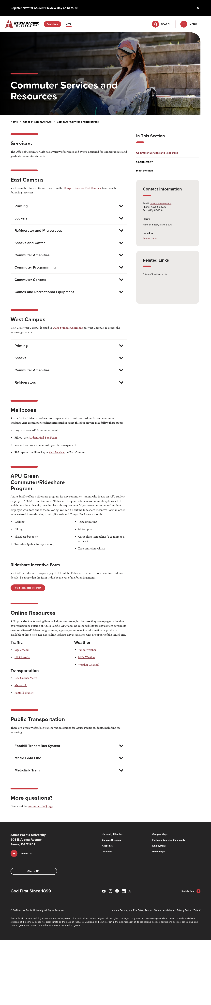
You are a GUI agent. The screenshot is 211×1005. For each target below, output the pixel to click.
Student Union (144, 161)
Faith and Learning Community (168, 840)
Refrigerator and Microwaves (38, 230)
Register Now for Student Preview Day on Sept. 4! (44, 8)
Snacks (20, 358)
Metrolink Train (27, 770)
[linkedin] (124, 891)
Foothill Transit (24, 693)
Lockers (21, 218)
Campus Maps (159, 834)
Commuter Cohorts (30, 279)
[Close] (197, 8)
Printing (21, 206)
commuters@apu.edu (160, 203)
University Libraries (112, 834)
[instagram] (110, 891)
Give (69, 24)
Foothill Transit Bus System (37, 746)
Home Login (158, 851)
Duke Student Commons (68, 327)
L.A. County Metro (26, 678)
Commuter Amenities (32, 255)
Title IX (197, 910)
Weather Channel (88, 665)
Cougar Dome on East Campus (82, 188)
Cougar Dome (150, 238)
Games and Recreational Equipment (44, 292)
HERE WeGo (22, 657)
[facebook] (117, 891)
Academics (108, 846)
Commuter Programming (35, 267)
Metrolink (21, 685)
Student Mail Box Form (42, 437)
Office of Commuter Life (37, 122)
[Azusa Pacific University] (22, 24)
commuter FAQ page (40, 806)
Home (14, 122)
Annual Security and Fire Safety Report (132, 910)
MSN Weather (86, 657)
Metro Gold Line (28, 758)
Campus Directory (111, 840)
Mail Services (57, 452)
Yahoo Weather (87, 650)
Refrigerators (25, 382)
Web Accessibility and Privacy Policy (172, 910)
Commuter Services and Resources (157, 152)
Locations (107, 851)
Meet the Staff (144, 170)
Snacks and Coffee (30, 243)
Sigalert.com (22, 650)
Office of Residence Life (155, 274)
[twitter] (130, 891)
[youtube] (104, 891)
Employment (159, 846)
